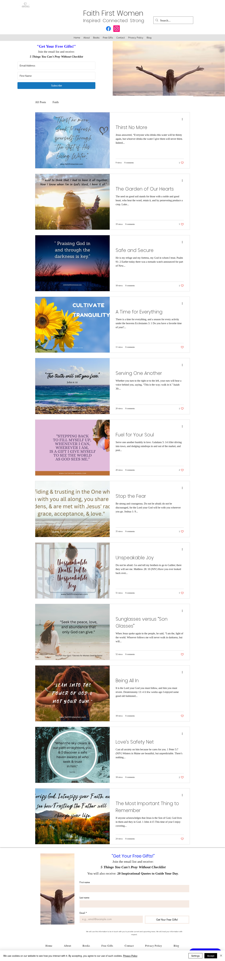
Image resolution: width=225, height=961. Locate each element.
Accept (210, 955)
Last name (84, 897)
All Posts (40, 102)
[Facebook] (108, 28)
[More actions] (183, 119)
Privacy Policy (130, 955)
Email (83, 913)
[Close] (221, 955)
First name (85, 882)
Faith (56, 102)
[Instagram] (116, 28)
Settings (195, 955)
